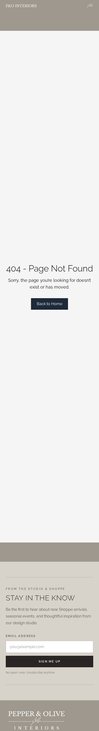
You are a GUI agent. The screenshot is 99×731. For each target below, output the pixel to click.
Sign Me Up (50, 661)
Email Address (21, 636)
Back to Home (49, 304)
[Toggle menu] (90, 5)
